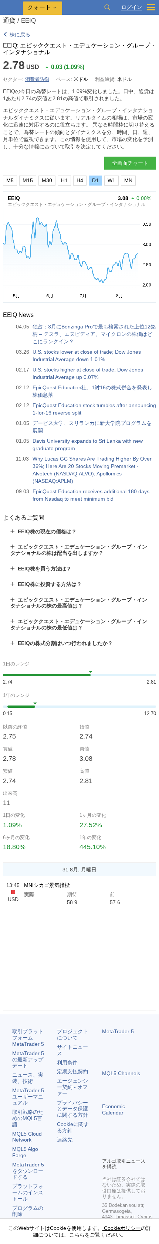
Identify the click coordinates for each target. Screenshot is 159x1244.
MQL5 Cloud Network (27, 1137)
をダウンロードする (28, 1171)
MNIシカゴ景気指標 (47, 885)
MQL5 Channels (121, 1073)
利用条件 (67, 1062)
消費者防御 (37, 79)
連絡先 (64, 1140)
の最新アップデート (28, 1059)
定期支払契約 (72, 1071)
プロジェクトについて (72, 1034)
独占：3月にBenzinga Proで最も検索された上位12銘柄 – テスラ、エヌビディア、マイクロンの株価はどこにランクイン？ (94, 334)
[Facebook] (106, 1139)
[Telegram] (118, 1139)
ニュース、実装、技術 (27, 1078)
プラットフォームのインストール (27, 1192)
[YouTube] (142, 1139)
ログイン (131, 7)
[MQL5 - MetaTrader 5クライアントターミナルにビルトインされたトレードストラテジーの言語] (11, 7)
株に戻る (20, 34)
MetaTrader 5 (118, 1031)
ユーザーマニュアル (28, 1096)
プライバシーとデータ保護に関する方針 (72, 1109)
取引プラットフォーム (28, 1037)
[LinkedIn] (106, 1150)
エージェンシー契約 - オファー (72, 1087)
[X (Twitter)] (130, 1139)
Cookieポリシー (121, 1228)
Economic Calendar (113, 1109)
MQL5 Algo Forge (25, 1152)
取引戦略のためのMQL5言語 (27, 1118)
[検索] (107, 7)
